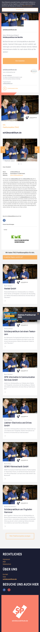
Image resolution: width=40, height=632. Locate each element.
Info (4, 125)
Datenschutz (7, 564)
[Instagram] (9, 590)
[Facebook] (4, 220)
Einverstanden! (20, 9)
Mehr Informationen (28, 6)
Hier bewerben (20, 61)
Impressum (6, 559)
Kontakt (5, 574)
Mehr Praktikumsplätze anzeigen (19, 536)
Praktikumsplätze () (11, 127)
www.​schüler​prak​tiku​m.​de (9, 72)
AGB (4, 562)
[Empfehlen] (5, 88)
